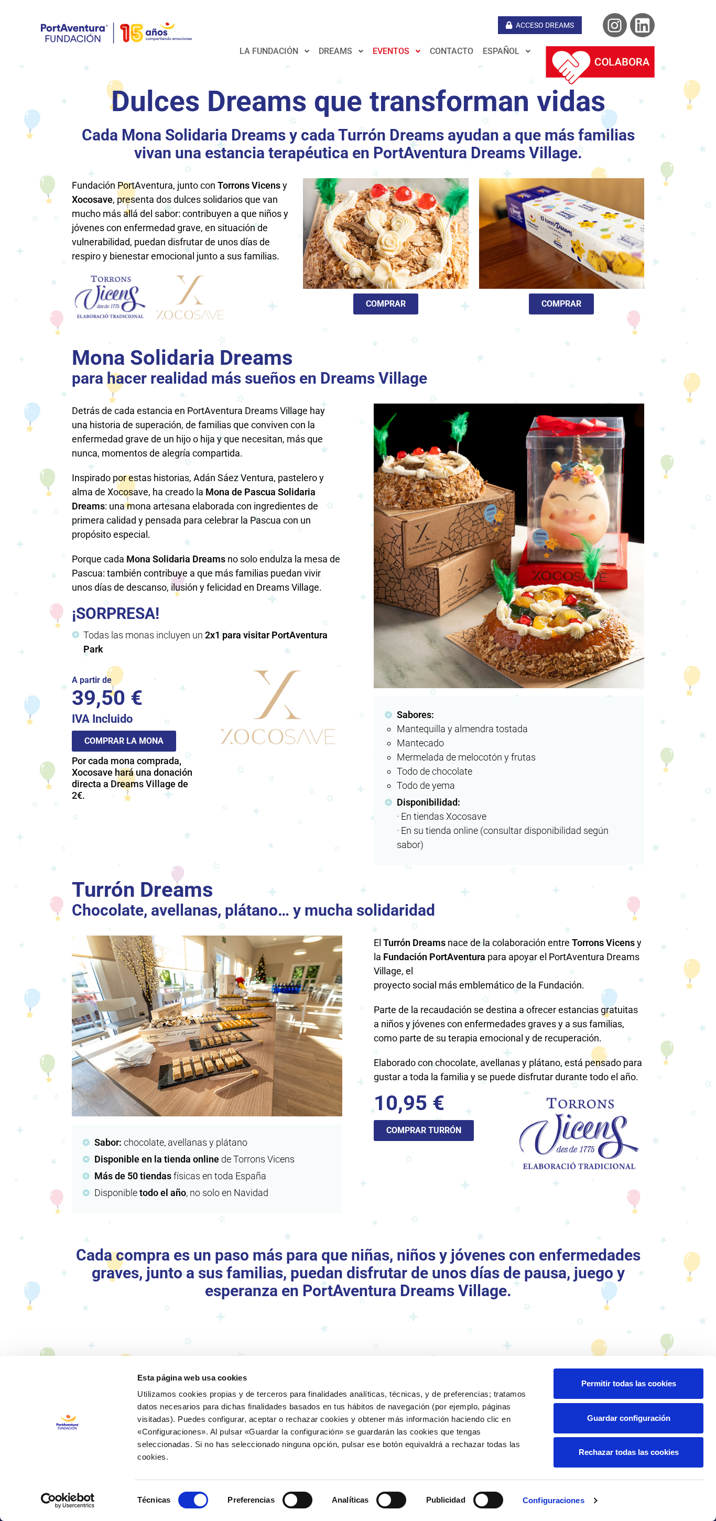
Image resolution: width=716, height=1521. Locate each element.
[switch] (297, 1500)
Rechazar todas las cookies (629, 1452)
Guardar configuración (628, 1418)
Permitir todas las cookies (628, 1383)
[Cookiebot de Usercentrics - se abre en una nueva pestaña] (68, 1500)
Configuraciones (553, 1500)
